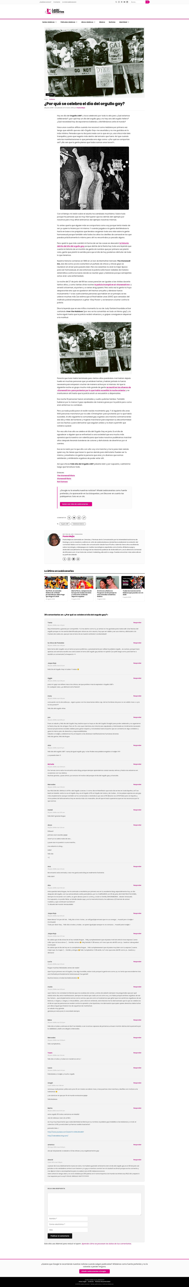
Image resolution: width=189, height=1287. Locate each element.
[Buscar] (147, 1)
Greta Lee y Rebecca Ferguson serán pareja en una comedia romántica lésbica (107, 593)
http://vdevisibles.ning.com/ (58, 1136)
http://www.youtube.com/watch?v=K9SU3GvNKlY (66, 1132)
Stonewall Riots (64, 478)
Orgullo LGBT (65, 524)
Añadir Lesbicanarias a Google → (94, 1271)
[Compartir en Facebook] (74, 518)
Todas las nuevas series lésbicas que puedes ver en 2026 (133, 593)
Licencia (91, 1281)
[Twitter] (116, 2)
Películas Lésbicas (68, 22)
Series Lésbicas (48, 22)
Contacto (56, 2)
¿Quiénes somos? (45, 2)
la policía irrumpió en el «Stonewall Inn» (112, 284)
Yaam (50, 1053)
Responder (137, 623)
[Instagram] (119, 2)
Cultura (50, 94)
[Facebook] (121, 2)
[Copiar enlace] (84, 518)
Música (102, 22)
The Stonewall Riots (66, 475)
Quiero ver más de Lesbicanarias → (76, 504)
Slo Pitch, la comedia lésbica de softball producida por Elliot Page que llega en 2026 (55, 593)
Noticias (112, 22)
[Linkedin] (127, 2)
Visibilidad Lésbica (78, 524)
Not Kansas (62, 481)
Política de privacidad (102, 1281)
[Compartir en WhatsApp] (79, 518)
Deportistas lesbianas (79, 578)
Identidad (123, 22)
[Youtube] (124, 2)
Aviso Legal (82, 1281)
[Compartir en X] (69, 518)
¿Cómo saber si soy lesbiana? (94, 1280)
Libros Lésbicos (87, 22)
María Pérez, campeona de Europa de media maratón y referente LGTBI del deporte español (81, 593)
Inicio (46, 99)
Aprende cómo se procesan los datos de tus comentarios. (106, 1243)
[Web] (78, 559)
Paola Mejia (68, 536)
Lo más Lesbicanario (69, 2)
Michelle (51, 764)
